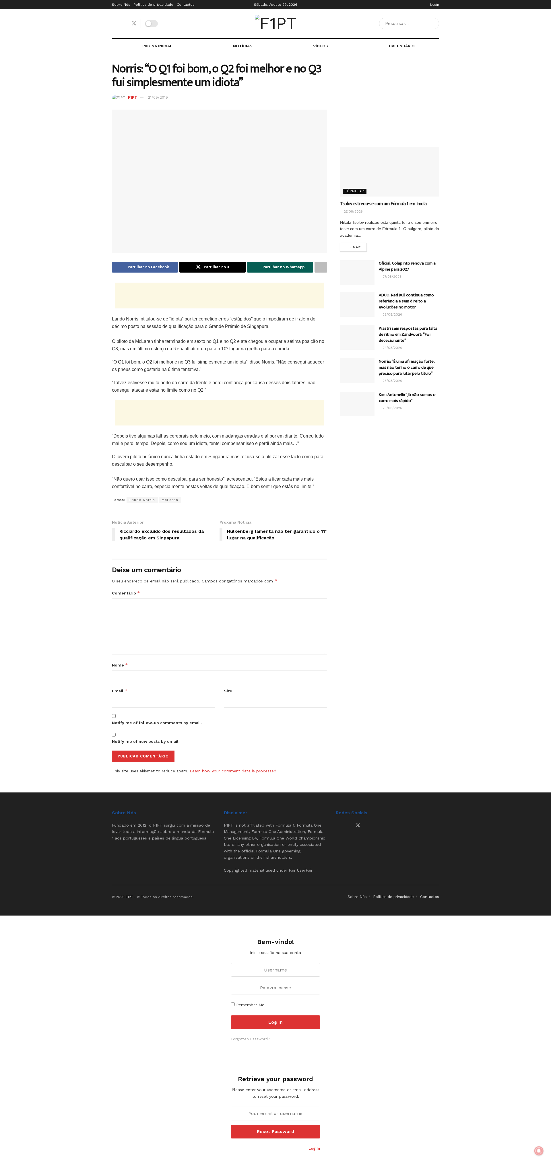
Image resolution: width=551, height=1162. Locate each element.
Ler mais (356, 247)
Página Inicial (157, 46)
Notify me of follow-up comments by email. (157, 722)
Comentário (126, 593)
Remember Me (250, 1004)
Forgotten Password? (250, 1039)
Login (434, 5)
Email (119, 690)
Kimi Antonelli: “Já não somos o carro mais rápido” (407, 397)
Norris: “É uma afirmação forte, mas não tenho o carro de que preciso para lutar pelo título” (406, 367)
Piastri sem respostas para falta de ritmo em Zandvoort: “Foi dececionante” (408, 334)
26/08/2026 (391, 314)
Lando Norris (142, 500)
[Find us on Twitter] (134, 23)
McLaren (170, 500)
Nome (120, 665)
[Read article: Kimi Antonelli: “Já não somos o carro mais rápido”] (357, 404)
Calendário (402, 46)
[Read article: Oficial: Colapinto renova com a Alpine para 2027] (357, 272)
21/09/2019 (158, 97)
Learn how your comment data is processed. (234, 771)
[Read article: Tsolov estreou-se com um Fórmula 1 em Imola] (389, 172)
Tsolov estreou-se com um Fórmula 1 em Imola (383, 204)
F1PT (132, 97)
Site (228, 691)
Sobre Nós (121, 5)
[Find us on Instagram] (124, 23)
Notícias (243, 46)
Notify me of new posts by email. (146, 741)
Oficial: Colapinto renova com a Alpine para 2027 (407, 266)
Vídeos (320, 46)
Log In (313, 1148)
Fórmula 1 (355, 191)
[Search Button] (433, 23)
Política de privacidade (153, 5)
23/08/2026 (391, 381)
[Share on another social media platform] (321, 267)
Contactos (186, 5)
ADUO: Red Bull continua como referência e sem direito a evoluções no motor (406, 301)
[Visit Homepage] (275, 23)
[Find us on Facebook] (114, 23)
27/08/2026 (353, 211)
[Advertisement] (219, 295)
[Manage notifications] (539, 1150)
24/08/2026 (391, 348)
